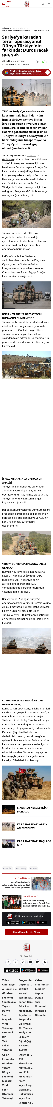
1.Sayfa (23, 1049)
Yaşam (6, 1006)
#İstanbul (7, 868)
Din (4, 1036)
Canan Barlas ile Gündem (27, 1002)
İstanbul (31, 155)
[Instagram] (23, 962)
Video (5, 980)
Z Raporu (24, 1045)
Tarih (5, 1041)
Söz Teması (25, 1028)
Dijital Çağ (25, 1041)
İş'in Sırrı (24, 1036)
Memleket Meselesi (27, 1010)
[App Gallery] (41, 922)
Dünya (6, 1010)
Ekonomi (7, 997)
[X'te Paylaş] (38, 62)
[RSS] (45, 962)
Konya (5, 708)
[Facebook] (8, 962)
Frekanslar (25, 1076)
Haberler (5, 28)
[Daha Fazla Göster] (48, 62)
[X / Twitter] (15, 962)
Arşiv (22, 1081)
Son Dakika (9, 1002)
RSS (21, 1059)
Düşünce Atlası (27, 984)
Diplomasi (25, 1023)
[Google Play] (28, 922)
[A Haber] (26, 4)
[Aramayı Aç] (42, 3)
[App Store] (13, 922)
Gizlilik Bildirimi (27, 1089)
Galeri (5, 1054)
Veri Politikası (27, 1072)
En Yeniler (8, 1059)
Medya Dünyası (27, 1032)
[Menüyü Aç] (49, 3)
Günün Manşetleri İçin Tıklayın (27, 932)
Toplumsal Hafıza (27, 997)
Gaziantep (8, 159)
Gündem (7, 993)
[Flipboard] (37, 962)
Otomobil (7, 1032)
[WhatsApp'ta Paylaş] (43, 62)
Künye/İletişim (27, 1067)
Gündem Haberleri (19, 28)
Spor (5, 1015)
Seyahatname (27, 1015)
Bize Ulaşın (25, 1063)
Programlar (25, 980)
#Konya (33, 868)
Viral (5, 1023)
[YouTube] (30, 962)
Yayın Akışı (25, 1085)
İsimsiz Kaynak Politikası (27, 1102)
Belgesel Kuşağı (27, 1019)
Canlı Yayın (8, 984)
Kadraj (22, 993)
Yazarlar (7, 1049)
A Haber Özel (10, 989)
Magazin (7, 1019)
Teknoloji (7, 1028)
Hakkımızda (26, 1094)
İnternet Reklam (27, 1054)
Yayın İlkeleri (26, 1098)
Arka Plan (24, 1006)
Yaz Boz (23, 989)
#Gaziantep (21, 868)
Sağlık (5, 1045)
